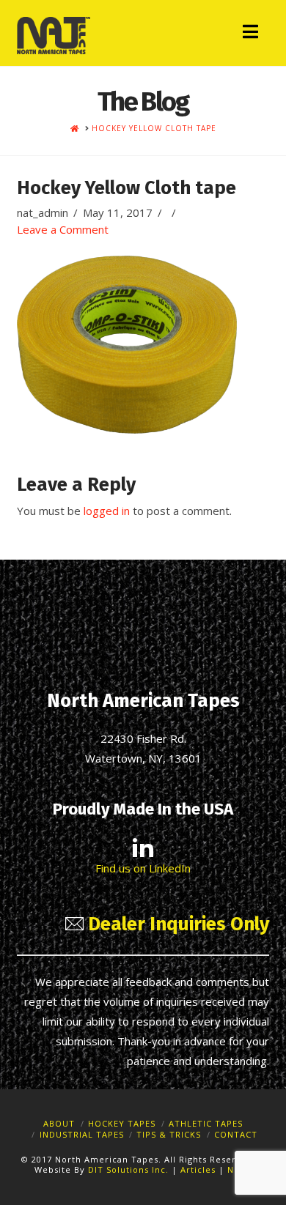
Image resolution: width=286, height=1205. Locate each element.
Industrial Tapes (82, 1134)
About (59, 1123)
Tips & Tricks (168, 1134)
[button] (250, 31)
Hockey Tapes (121, 1123)
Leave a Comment (63, 229)
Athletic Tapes (206, 1123)
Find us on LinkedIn (143, 868)
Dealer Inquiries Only (176, 924)
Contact (235, 1134)
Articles (199, 1169)
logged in (107, 510)
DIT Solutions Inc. (128, 1169)
